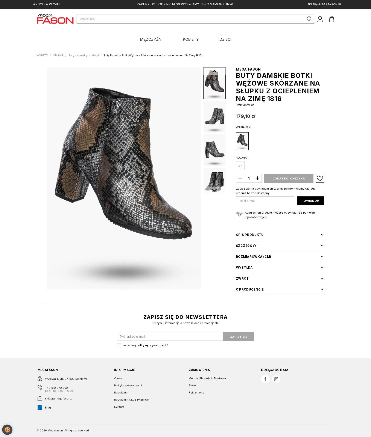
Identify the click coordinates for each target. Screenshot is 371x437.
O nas (118, 378)
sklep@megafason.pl (324, 4)
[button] (214, 190)
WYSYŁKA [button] (244, 267)
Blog (48, 407)
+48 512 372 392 (56, 387)
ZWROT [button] (242, 278)
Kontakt (119, 406)
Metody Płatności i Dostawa (207, 378)
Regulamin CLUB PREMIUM (131, 399)
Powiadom (311, 200)
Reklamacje (196, 392)
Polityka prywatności (128, 385)
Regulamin (121, 392)
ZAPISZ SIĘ (238, 336)
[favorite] (320, 178)
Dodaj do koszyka (288, 178)
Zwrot (193, 385)
